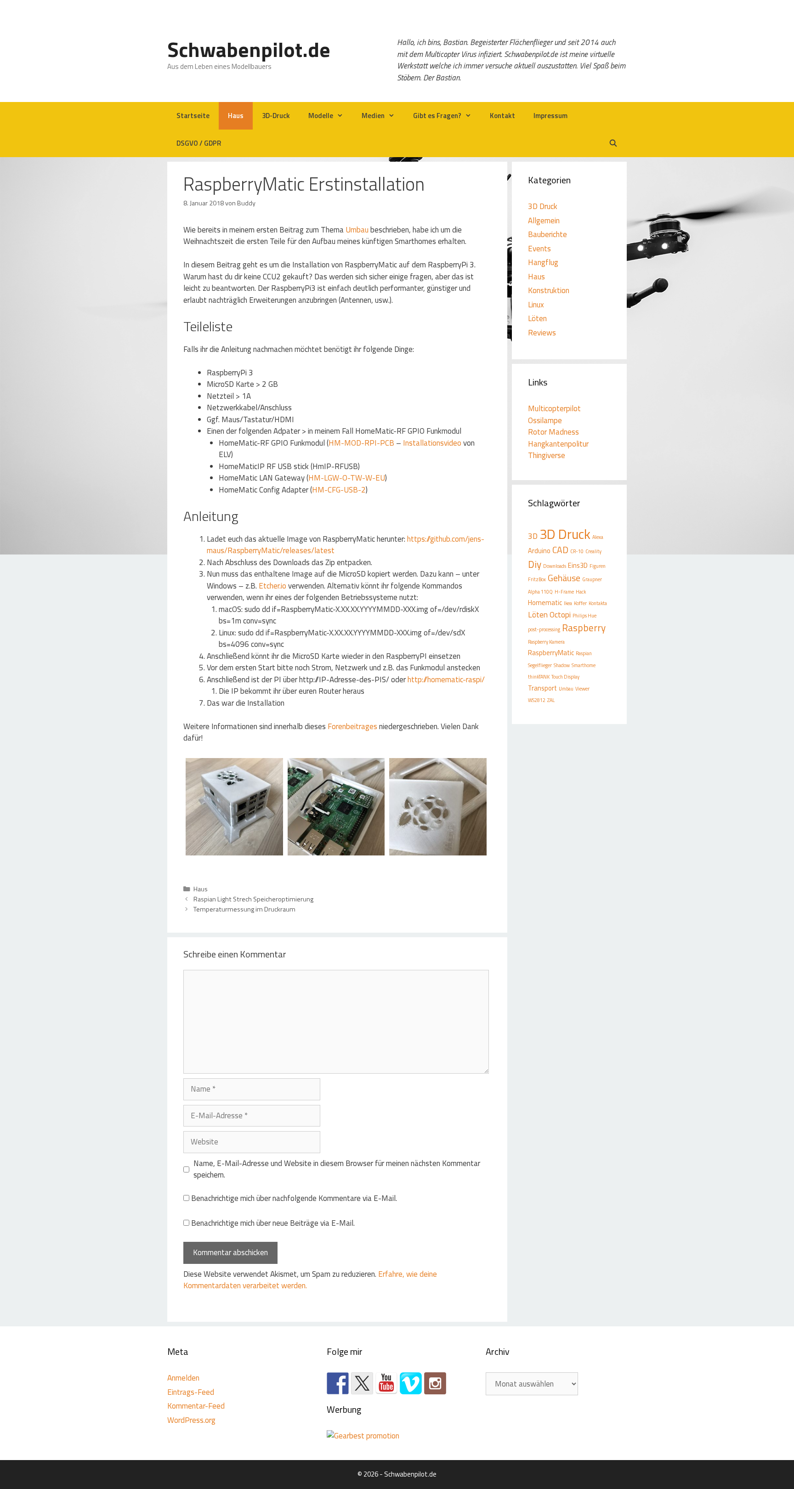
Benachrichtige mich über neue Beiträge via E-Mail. (273, 1223)
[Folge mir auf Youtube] (386, 1383)
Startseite (193, 115)
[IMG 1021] (336, 849)
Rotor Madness (553, 432)
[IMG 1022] (438, 849)
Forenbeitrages (352, 726)
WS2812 (536, 700)
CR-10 (577, 551)
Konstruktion (548, 290)
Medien (373, 115)
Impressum (550, 115)
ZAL (551, 700)
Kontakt (502, 115)
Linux (536, 305)
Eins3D (578, 565)
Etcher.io (272, 586)
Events (539, 249)
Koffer (580, 603)
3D (533, 536)
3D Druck (542, 206)
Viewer (582, 688)
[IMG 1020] (234, 849)
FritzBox (537, 579)
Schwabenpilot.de (248, 49)
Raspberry (584, 627)
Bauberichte (547, 234)
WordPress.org (191, 1420)
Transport (542, 688)
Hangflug (543, 262)
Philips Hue (584, 615)
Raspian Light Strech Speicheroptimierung (253, 899)
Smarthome (584, 665)
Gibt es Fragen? (437, 115)
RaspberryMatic (551, 652)
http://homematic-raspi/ (446, 679)
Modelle (320, 115)
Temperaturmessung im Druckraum (244, 909)
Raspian (584, 653)
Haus (236, 115)
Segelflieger (540, 665)
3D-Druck (276, 115)
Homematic (545, 602)
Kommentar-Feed (196, 1406)
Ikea (568, 603)
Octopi (560, 614)
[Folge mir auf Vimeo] (411, 1383)
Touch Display (565, 676)
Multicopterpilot (554, 408)
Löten (537, 318)
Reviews (542, 333)
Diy (534, 564)
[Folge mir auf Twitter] (362, 1383)
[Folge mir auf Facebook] (338, 1383)
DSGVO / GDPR (198, 143)
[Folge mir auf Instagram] (435, 1383)
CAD (560, 550)
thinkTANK (539, 676)
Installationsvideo (432, 443)
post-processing (544, 629)
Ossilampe (545, 420)
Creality (593, 551)
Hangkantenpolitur (558, 444)
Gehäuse (564, 578)
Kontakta (598, 603)
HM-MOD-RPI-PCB (361, 443)
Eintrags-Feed (190, 1392)
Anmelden (183, 1378)
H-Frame (564, 591)
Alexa (597, 537)
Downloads (554, 566)
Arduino (539, 550)
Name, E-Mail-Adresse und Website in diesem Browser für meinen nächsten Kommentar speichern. (336, 1169)
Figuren (598, 566)
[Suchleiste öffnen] (613, 143)
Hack (581, 591)
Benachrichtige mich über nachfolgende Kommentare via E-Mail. (294, 1198)
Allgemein (544, 220)
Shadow (562, 665)
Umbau (357, 230)
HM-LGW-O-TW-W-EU (346, 478)
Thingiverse (546, 455)
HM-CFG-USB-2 (339, 490)
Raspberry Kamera (546, 641)
